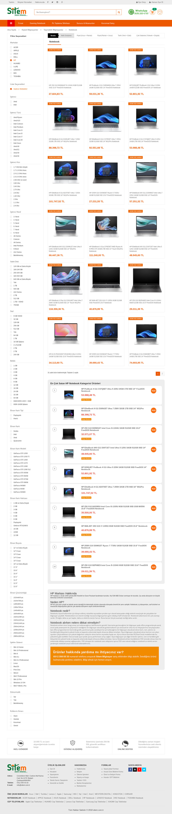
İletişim (79, 772)
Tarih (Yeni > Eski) (124, 35)
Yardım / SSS (81, 780)
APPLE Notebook (44, 798)
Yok (15, 282)
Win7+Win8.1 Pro (20, 686)
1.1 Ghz (16, 202)
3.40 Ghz (17, 186)
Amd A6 (16, 156)
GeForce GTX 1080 (21, 466)
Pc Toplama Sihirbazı (61, 23)
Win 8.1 (16, 657)
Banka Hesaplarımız (84, 783)
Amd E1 (16, 149)
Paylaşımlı (17, 415)
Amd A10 (17, 120)
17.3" (15, 567)
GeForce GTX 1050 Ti (21, 456)
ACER (16, 47)
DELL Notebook (75, 798)
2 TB (15, 295)
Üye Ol (52, 769)
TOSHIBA (17, 76)
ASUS (16, 54)
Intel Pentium (18, 127)
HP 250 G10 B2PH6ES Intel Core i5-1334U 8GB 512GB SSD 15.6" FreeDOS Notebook (114, 566)
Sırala (53, 35)
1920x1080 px (19, 617)
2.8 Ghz (16, 193)
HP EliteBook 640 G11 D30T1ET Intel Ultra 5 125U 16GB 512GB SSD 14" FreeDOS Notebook (146, 249)
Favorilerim (159, 12)
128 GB (16, 322)
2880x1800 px (19, 636)
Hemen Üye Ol (157, 2)
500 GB (16, 289)
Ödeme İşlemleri (83, 774)
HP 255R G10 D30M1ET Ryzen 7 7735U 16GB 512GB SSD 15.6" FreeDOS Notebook (113, 547)
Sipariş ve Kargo (83, 777)
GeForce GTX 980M (21, 482)
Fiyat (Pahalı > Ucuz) (105, 35)
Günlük (16, 719)
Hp (80, 794)
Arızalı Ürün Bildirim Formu (113, 772)
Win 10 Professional (21, 650)
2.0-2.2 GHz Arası (20, 173)
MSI (15, 73)
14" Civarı (17, 557)
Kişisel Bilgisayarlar (30, 30)
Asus (31, 794)
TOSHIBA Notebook (135, 798)
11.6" (15, 580)
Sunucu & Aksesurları (86, 23)
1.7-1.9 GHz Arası (20, 170)
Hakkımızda (39, 2)
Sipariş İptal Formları (111, 769)
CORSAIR (128, 794)
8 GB (15, 382)
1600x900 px (18, 613)
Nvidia (16, 431)
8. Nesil (16, 233)
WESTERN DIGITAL (103, 794)
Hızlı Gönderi (21, 749)
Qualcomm (18, 441)
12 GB (16, 385)
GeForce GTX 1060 (21, 460)
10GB (16, 532)
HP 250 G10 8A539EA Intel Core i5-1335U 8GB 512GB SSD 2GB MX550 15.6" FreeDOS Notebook (113, 507)
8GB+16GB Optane (21, 404)
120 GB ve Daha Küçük (22, 266)
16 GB (16, 388)
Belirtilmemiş (18, 255)
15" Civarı (17, 561)
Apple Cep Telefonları (34, 802)
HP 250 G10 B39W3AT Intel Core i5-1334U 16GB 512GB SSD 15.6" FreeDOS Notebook (111, 429)
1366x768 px (18, 607)
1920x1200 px (19, 620)
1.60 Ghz (17, 196)
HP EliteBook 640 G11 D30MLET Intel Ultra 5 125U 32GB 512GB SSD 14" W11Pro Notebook (65, 249)
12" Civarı (17, 551)
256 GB (16, 325)
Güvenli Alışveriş (73, 749)
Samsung (67, 794)
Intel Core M (18, 140)
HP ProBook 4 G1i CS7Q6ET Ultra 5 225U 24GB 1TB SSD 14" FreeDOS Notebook (112, 390)
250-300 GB (18, 273)
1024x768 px (18, 601)
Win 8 (16, 653)
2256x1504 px (19, 630)
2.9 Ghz (16, 206)
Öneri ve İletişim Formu (112, 774)
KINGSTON (117, 794)
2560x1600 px (19, 633)
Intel (15, 105)
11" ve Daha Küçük (20, 548)
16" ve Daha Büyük (21, 564)
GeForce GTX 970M (21, 479)
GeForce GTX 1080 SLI (22, 469)
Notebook (73, 30)
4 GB (15, 375)
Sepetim (152, 12)
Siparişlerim (54, 774)
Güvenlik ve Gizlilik (57, 783)
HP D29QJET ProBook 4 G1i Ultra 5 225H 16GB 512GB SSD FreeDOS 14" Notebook (114, 468)
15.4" (15, 573)
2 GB (15, 369)
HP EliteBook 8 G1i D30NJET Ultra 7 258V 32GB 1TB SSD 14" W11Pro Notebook (112, 409)
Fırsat (20, 23)
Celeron (16, 239)
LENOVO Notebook (104, 798)
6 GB (15, 378)
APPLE (16, 50)
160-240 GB (18, 269)
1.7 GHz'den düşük (20, 167)
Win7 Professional (20, 676)
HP (15, 60)
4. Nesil (16, 220)
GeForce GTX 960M (21, 476)
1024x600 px (18, 597)
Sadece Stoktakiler (20, 89)
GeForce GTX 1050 (21, 453)
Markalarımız (81, 786)
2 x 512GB (17, 345)
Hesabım (53, 772)
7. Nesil (16, 229)
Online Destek (125, 749)
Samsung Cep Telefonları (96, 802)
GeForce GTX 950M (21, 473)
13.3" (15, 586)
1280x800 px (18, 604)
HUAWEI (17, 63)
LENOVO (17, 70)
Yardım (11, 2)
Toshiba (44, 794)
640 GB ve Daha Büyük (22, 279)
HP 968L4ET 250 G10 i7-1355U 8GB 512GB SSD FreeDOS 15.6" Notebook (114, 526)
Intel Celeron (18, 124)
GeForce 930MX (20, 492)
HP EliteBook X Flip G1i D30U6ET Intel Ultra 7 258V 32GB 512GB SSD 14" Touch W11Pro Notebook (66, 303)
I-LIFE (16, 66)
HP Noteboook (88, 798)
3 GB (15, 372)
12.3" (15, 583)
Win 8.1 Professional (21, 660)
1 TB (15, 285)
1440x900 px (18, 610)
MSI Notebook (120, 798)
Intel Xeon (17, 143)
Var (15, 697)
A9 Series (17, 242)
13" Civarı (17, 554)
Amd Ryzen (18, 117)
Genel (16, 725)
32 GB (16, 319)
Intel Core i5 (18, 133)
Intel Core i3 (18, 130)
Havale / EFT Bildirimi (111, 777)
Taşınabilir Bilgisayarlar (53, 30)
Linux (16, 663)
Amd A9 (16, 146)
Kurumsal (17, 722)
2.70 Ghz (17, 189)
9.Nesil (16, 249)
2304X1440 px (19, 623)
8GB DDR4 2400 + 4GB (22, 401)
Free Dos (17, 670)
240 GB (16, 354)
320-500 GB (18, 276)
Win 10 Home (19, 647)
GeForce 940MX (20, 485)
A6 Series (17, 236)
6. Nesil (16, 226)
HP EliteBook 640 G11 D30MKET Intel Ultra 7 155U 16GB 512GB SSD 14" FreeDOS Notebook (146, 195)
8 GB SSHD (18, 316)
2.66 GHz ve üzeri (20, 180)
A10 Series (18, 292)
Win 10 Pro (18, 679)
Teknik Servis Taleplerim (59, 780)
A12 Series (18, 252)
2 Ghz (16, 199)
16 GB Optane (19, 342)
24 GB (16, 391)
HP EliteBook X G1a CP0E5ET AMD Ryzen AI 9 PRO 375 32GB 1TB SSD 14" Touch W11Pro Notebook (106, 249)
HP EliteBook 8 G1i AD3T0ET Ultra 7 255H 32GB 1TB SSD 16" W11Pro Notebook (112, 488)
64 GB (16, 335)
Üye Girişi (142, 2)
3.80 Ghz (17, 183)
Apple (59, 794)
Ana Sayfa (11, 30)
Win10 (16, 673)
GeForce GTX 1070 (21, 463)
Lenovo (52, 794)
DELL (16, 57)
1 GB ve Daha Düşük (21, 503)
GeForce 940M (19, 489)
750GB (16, 305)
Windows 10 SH (19, 682)
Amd (15, 101)
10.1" (15, 577)
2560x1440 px (19, 626)
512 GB (16, 298)
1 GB (15, 365)
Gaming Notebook (37, 23)
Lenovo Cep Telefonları (75, 802)
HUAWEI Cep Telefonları (54, 802)
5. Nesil (16, 223)
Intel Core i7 (18, 137)
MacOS (16, 666)
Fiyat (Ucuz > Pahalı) (84, 35)
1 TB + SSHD (18, 302)
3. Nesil (16, 217)
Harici (16, 418)
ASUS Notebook (60, 798)
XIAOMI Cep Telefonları (117, 802)
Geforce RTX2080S (21, 525)
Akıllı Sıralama (66, 35)
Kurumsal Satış (107, 23)
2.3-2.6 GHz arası (20, 177)
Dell (36, 794)
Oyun (15, 716)
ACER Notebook (29, 798)
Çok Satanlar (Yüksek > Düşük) (148, 35)
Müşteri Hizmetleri (25, 2)
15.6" (15, 570)
